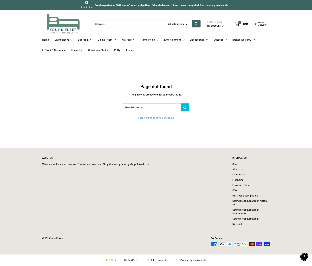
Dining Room (105, 39)
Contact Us (238, 174)
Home (45, 39)
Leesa (129, 49)
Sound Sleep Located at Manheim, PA (245, 211)
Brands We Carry (241, 39)
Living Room (62, 39)
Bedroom (83, 39)
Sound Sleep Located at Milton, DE (249, 202)
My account (214, 25)
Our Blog (237, 223)
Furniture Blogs (241, 184)
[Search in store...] (185, 107)
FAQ (234, 190)
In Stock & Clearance (54, 49)
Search (236, 163)
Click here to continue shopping (156, 117)
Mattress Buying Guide (245, 195)
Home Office (148, 39)
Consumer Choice (98, 49)
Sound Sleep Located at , (246, 218)
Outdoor (218, 39)
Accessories (197, 39)
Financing (77, 49)
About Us (237, 169)
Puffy (117, 49)
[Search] (196, 23)
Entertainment (172, 39)
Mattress (127, 39)
